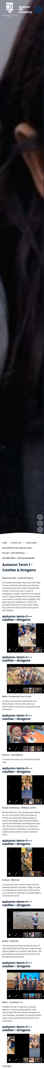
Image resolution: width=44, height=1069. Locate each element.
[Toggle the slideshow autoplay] (39, 529)
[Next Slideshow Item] (39, 517)
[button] (11, 635)
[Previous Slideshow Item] (39, 523)
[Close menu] (38, 9)
